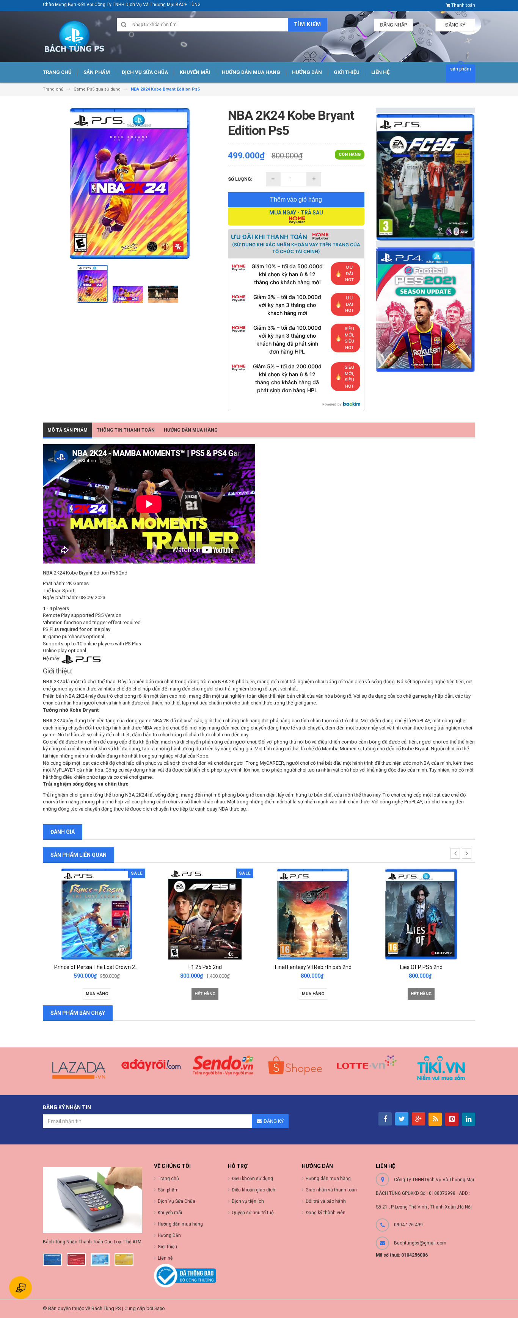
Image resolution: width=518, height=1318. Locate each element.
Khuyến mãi (170, 1212)
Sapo (159, 1308)
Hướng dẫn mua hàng (191, 430)
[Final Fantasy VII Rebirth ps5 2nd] (313, 913)
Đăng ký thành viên (325, 1212)
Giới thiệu (167, 1246)
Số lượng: (240, 179)
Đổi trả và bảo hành (326, 1201)
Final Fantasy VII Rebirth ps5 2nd (313, 967)
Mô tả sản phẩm (67, 430)
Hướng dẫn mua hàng (328, 1178)
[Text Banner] (426, 309)
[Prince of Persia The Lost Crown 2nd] (96, 913)
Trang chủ (168, 1178)
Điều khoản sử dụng (252, 1178)
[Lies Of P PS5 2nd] (421, 913)
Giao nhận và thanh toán (331, 1190)
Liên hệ (165, 1258)
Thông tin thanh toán (126, 430)
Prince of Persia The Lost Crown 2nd (97, 967)
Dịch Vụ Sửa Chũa (176, 1201)
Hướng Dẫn (169, 1235)
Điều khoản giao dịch (253, 1190)
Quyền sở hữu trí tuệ (253, 1212)
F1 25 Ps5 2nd (205, 967)
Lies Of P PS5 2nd (421, 967)
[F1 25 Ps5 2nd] (205, 913)
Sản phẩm (168, 1190)
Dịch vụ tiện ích (248, 1201)
